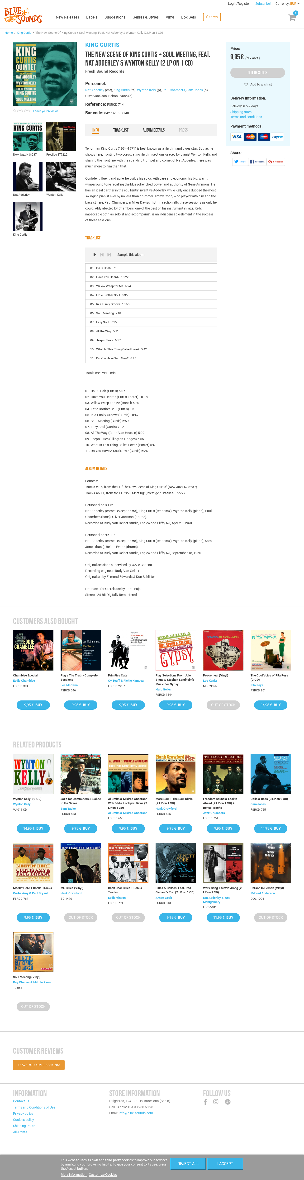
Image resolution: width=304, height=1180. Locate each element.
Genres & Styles (146, 17)
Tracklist (120, 130)
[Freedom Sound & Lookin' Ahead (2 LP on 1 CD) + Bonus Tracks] (223, 774)
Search (212, 17)
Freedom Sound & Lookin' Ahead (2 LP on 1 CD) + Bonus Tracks (220, 803)
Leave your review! (45, 111)
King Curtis (24, 32)
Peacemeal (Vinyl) (215, 675)
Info (95, 130)
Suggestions (114, 17)
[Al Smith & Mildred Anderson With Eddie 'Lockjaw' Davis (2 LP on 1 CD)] (128, 774)
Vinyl (170, 17)
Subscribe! (263, 3)
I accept (225, 1163)
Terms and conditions (246, 117)
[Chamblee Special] (33, 650)
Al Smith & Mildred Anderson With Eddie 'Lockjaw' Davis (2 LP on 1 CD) (127, 803)
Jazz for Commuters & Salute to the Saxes (81, 801)
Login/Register (239, 3)
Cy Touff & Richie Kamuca (126, 680)
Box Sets (188, 17)
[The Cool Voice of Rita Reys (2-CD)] (271, 650)
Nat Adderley (94, 90)
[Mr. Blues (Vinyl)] (81, 863)
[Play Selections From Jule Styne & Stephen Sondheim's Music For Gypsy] (176, 650)
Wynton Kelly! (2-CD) (27, 799)
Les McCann (69, 685)
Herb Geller (163, 689)
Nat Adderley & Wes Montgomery (216, 900)
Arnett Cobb (164, 897)
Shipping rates (241, 112)
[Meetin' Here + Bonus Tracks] (33, 863)
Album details (154, 130)
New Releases (67, 17)
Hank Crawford (166, 808)
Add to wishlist (261, 84)
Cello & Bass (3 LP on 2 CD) (269, 799)
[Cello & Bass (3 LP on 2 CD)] (271, 774)
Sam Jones (194, 90)
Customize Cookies (103, 1174)
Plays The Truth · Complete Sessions (79, 677)
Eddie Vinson (117, 897)
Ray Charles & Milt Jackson (32, 982)
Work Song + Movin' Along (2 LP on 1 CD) (222, 890)
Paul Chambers (173, 90)
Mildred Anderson (263, 893)
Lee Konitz (210, 680)
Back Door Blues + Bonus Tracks (125, 890)
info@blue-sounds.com (136, 1113)
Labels (91, 17)
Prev (101, 254)
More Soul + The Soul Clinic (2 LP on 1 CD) (174, 801)
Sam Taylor (68, 808)
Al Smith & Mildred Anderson (127, 813)
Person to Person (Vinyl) (267, 888)
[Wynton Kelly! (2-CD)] (33, 774)
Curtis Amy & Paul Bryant (30, 893)
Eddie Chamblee (24, 680)
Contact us (21, 1101)
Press (183, 130)
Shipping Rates (24, 1126)
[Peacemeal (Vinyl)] (223, 650)
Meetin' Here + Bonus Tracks (32, 888)
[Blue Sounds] (23, 15)
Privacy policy (23, 1113)
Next (109, 254)
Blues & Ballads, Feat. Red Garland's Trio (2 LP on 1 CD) (175, 890)
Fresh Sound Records (104, 71)
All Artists (20, 1132)
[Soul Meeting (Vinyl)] (33, 952)
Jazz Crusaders (214, 813)
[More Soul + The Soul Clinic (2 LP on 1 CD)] (176, 774)
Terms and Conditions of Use (34, 1107)
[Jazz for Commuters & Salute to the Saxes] (81, 774)
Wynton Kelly (146, 90)
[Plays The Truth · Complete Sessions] (81, 650)
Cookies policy (23, 1120)
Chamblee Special (25, 675)
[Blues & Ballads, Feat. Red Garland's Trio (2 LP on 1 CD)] (176, 863)
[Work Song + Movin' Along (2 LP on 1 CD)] (223, 863)
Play (94, 254)
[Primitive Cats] (128, 650)
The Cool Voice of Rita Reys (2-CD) (269, 677)
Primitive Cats (117, 675)
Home (9, 32)
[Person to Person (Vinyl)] (271, 863)
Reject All (188, 1163)
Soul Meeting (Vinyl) (27, 977)
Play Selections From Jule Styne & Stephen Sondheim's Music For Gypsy (175, 680)
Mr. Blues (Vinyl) (72, 888)
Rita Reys (257, 685)
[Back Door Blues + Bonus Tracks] (128, 863)
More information (74, 1174)
